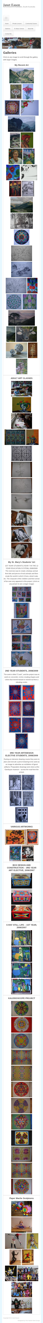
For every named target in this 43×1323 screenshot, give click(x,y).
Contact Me (8, 34)
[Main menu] (6, 18)
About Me (30, 28)
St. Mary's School (19, 28)
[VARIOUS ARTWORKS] (15, 837)
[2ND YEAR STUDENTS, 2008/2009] (15, 692)
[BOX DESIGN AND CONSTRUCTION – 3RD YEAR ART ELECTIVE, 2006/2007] (21, 880)
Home (7, 23)
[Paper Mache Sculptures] (21, 1208)
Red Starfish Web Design (33, 1320)
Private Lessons (17, 23)
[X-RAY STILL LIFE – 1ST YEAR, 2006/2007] (21, 938)
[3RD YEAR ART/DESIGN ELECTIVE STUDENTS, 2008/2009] (15, 782)
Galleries (7, 28)
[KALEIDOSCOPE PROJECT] (21, 1008)
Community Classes (31, 23)
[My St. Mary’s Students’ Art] (22, 594)
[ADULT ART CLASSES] (21, 388)
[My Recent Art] (21, 75)
